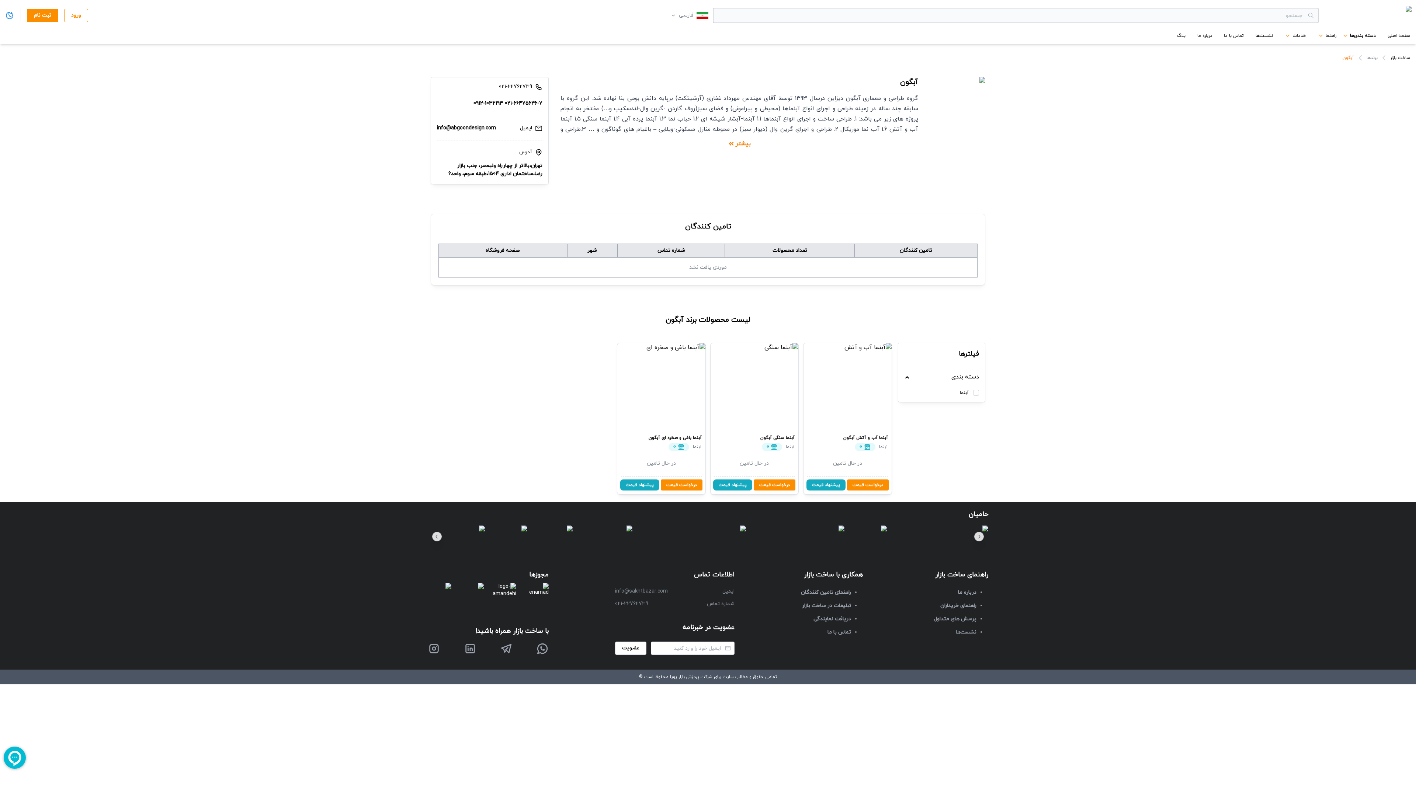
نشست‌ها (1264, 36)
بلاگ (1181, 36)
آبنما (964, 393)
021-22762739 (631, 603)
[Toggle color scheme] (9, 15)
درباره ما (1204, 36)
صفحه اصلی (1399, 36)
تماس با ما (1234, 36)
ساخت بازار (1400, 58)
